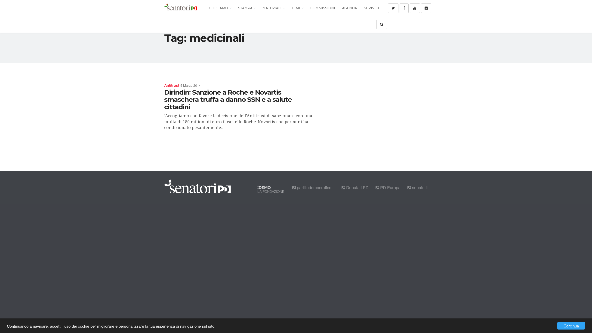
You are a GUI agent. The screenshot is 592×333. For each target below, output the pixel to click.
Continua (571, 326)
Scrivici (371, 8)
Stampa (245, 8)
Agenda (349, 8)
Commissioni (322, 8)
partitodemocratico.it (315, 187)
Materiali (272, 8)
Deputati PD (357, 187)
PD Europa (390, 187)
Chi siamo (219, 8)
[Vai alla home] (181, 8)
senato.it (419, 187)
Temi (296, 8)
